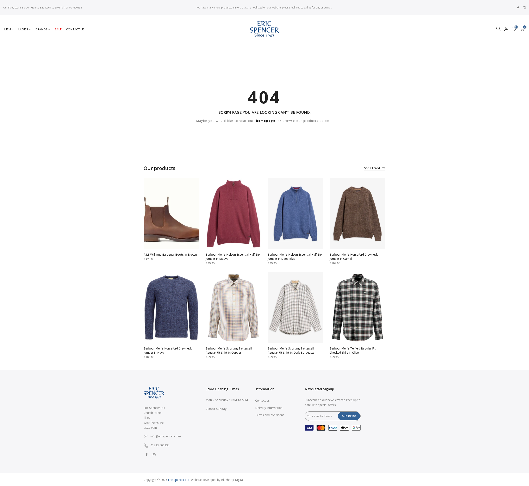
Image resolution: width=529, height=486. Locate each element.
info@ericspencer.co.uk (165, 436)
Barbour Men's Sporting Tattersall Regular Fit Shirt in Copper (229, 350)
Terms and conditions (269, 415)
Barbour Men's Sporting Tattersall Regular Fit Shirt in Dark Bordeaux (291, 350)
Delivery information (268, 408)
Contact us (262, 400)
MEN (7, 29)
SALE (58, 29)
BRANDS (41, 29)
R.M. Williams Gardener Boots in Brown (170, 254)
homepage (265, 121)
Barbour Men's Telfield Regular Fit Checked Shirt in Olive (353, 350)
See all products (374, 168)
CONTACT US (75, 29)
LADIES (23, 29)
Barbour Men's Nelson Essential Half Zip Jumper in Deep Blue (295, 257)
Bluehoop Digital (232, 480)
